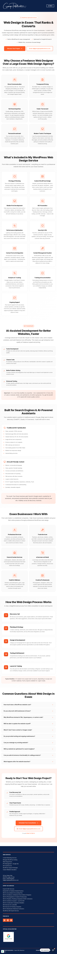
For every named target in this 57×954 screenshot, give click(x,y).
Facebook (7, 920)
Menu (50, 5)
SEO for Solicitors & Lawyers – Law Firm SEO (13, 900)
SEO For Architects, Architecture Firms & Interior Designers (17, 894)
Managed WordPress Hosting (10, 859)
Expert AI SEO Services (8, 888)
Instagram (11, 920)
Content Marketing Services (10, 857)
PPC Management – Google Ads (11, 863)
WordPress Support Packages (10, 867)
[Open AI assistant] (53, 950)
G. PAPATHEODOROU (8, 950)
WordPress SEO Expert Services (11, 910)
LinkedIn (4, 920)
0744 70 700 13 (30, 833)
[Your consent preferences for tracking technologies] (2, 951)
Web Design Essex (7, 861)
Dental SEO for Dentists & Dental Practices (13, 890)
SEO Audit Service (7, 865)
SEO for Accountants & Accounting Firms (13, 892)
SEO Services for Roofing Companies (12, 906)
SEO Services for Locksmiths (10, 904)
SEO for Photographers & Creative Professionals (15, 896)
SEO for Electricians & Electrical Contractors (13, 908)
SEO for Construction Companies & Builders (13, 902)
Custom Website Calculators (10, 869)
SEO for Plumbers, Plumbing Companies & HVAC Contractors (17, 898)
